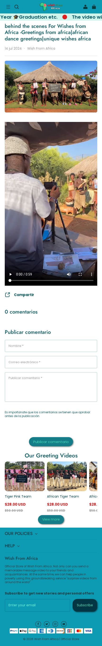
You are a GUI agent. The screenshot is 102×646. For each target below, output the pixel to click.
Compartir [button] (24, 294)
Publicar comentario (51, 441)
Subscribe (85, 605)
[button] (8, 7)
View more (51, 519)
